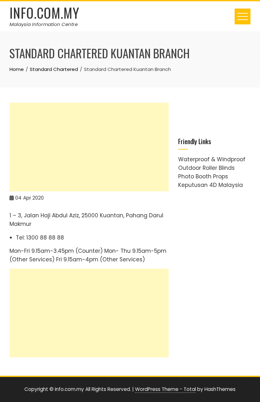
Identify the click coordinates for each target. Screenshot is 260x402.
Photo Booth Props (203, 176)
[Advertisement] (89, 147)
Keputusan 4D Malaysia (210, 185)
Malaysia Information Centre (44, 24)
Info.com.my (44, 12)
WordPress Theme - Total (165, 389)
